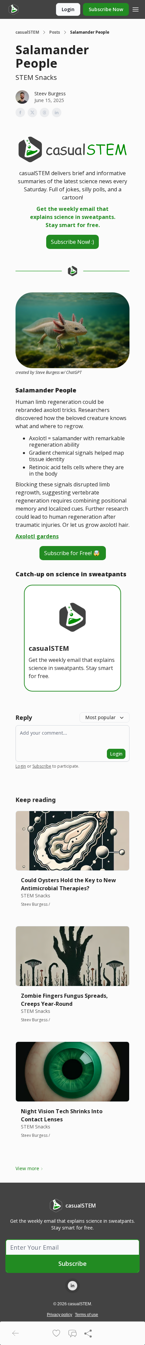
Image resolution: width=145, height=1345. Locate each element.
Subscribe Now (106, 9)
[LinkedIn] (72, 1285)
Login (68, 9)
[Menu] (136, 8)
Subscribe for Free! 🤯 (72, 553)
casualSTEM (27, 32)
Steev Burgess (50, 93)
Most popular (100, 717)
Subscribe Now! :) (72, 242)
